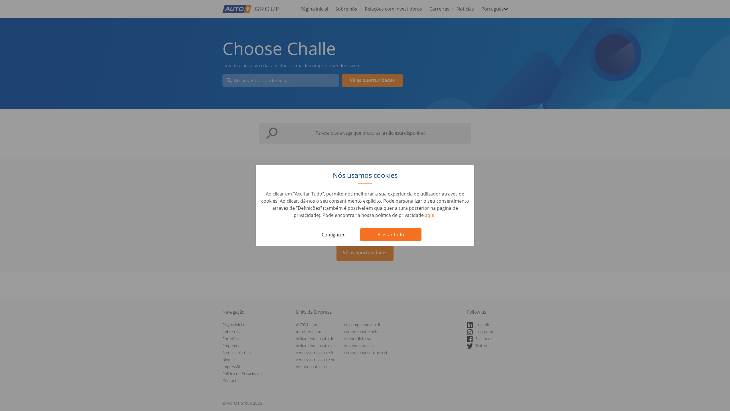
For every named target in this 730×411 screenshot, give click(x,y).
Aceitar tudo (391, 234)
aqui (430, 215)
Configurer (333, 234)
